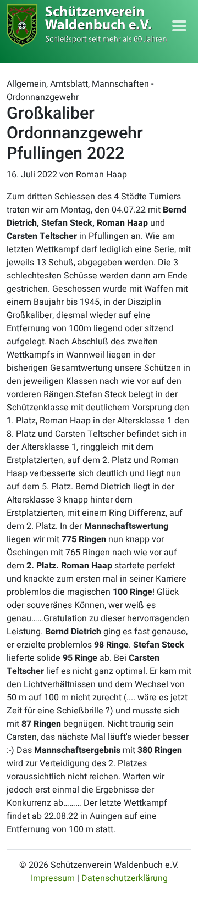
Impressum (53, 878)
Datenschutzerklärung (124, 878)
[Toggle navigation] (179, 26)
